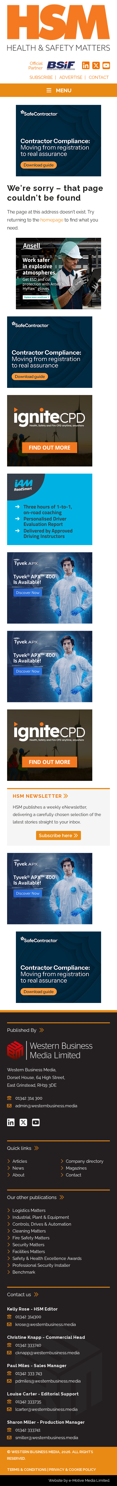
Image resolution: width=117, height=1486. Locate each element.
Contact (99, 77)
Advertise (70, 77)
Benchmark (23, 1272)
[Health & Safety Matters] (58, 27)
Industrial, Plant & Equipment (40, 1217)
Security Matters (28, 1244)
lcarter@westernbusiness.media (46, 1409)
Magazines (76, 1168)
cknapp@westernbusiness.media (47, 1352)
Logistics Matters (28, 1210)
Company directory (84, 1161)
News (18, 1168)
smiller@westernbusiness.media (46, 1437)
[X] (96, 66)
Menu (64, 90)
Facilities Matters (28, 1251)
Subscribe (41, 77)
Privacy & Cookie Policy (72, 1469)
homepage (51, 220)
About (18, 1175)
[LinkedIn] (85, 66)
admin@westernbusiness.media (46, 1105)
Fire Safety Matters (30, 1237)
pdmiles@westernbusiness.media (48, 1381)
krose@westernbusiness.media (45, 1324)
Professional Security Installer (41, 1265)
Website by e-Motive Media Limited (79, 1480)
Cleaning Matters (29, 1231)
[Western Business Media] (49, 1058)
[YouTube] (106, 66)
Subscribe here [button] (55, 835)
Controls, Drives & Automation (41, 1224)
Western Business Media (35, 1452)
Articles (19, 1161)
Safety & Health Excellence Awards (47, 1258)
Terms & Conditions (27, 1469)
